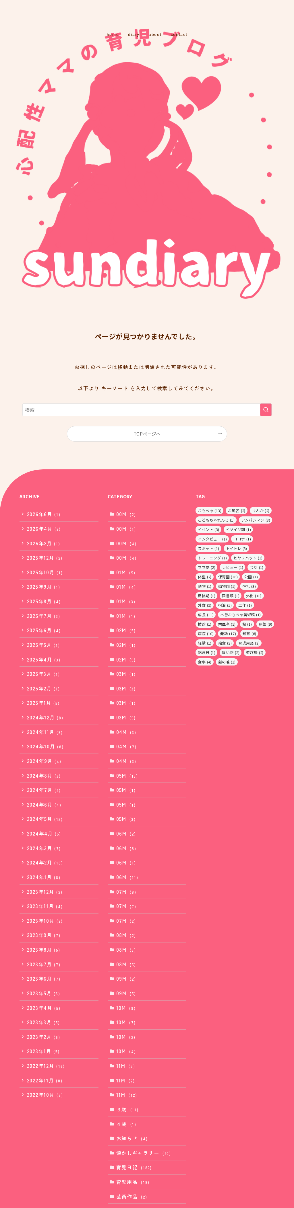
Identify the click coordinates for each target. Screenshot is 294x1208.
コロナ (242, 539)
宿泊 (225, 605)
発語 (228, 633)
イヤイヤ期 (238, 529)
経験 (204, 643)
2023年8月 (43, 949)
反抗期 (206, 595)
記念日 (206, 652)
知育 (249, 633)
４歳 (126, 1123)
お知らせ (132, 1138)
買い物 (230, 652)
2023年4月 (44, 1007)
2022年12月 (46, 1065)
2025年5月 (43, 644)
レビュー (232, 567)
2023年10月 (45, 920)
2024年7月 (44, 789)
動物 (204, 586)
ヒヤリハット (247, 558)
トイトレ (236, 548)
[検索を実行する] (266, 409)
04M (126, 731)
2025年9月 (43, 586)
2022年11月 (45, 1080)
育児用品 (133, 1181)
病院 (206, 633)
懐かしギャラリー (143, 1152)
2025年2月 (43, 688)
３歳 (127, 1109)
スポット (208, 548)
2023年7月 (44, 964)
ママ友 (206, 567)
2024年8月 (44, 775)
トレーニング (212, 558)
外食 (204, 605)
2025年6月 (44, 630)
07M (126, 891)
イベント (208, 529)
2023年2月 (43, 1036)
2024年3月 (44, 848)
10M (126, 1007)
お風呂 (236, 510)
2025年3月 (43, 673)
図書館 (230, 595)
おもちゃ (209, 510)
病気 (265, 624)
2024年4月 (44, 833)
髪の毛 (227, 662)
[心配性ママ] (147, 16)
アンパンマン (255, 520)
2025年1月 (43, 702)
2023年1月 (43, 1051)
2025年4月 (44, 659)
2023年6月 (44, 978)
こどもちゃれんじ (216, 520)
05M (127, 775)
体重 (204, 576)
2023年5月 (43, 993)
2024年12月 (45, 717)
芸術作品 (131, 1196)
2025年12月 (45, 557)
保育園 (228, 576)
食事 (204, 662)
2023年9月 (44, 934)
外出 (254, 595)
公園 (251, 576)
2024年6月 (44, 804)
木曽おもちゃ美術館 (240, 614)
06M (126, 833)
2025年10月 (45, 572)
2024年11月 (45, 731)
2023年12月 (45, 891)
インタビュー (212, 539)
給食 (225, 643)
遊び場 (255, 652)
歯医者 (227, 624)
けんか (261, 510)
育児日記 (134, 1167)
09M (126, 978)
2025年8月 (44, 601)
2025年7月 (43, 615)
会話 (256, 567)
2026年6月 (44, 514)
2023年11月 (45, 906)
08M (126, 934)
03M (126, 673)
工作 (245, 605)
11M (125, 1065)
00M (126, 514)
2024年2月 (45, 862)
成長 (206, 614)
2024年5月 (45, 818)
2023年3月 (43, 1022)
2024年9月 (44, 760)
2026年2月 (43, 543)
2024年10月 (45, 746)
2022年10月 (45, 1094)
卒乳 (249, 586)
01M (126, 572)
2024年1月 (44, 877)
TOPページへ (147, 433)
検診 (204, 624)
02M (126, 630)
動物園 (227, 586)
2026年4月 (44, 528)
